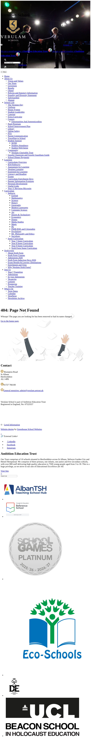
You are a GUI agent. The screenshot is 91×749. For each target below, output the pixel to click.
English (14, 195)
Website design (7, 429)
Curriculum (9, 191)
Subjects (11, 193)
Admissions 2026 (15, 258)
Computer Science (19, 210)
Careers (11, 119)
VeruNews (12, 296)
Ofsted (11, 90)
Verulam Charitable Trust (22, 152)
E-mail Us (67, 45)
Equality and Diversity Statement (22, 95)
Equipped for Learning (17, 172)
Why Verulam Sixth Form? (19, 267)
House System (14, 109)
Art (12, 212)
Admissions (13, 274)
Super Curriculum (15, 238)
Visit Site (5, 471)
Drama (14, 219)
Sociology (15, 236)
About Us (8, 78)
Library (11, 129)
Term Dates (13, 291)
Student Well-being (19, 148)
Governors (12, 86)
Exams (11, 176)
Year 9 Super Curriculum (22, 246)
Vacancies (12, 279)
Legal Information (12, 425)
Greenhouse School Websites (29, 429)
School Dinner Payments (18, 157)
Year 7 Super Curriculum (22, 241)
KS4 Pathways (14, 164)
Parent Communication (18, 136)
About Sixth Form (15, 253)
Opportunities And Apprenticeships (26, 121)
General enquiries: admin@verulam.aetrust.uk (23, 390)
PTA (10, 133)
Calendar (12, 293)
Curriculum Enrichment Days (20, 179)
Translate (22, 65)
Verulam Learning (15, 169)
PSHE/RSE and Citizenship (23, 229)
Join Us (7, 269)
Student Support (15, 141)
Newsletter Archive (16, 298)
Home (7, 76)
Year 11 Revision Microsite (19, 188)
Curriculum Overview (17, 162)
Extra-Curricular (15, 117)
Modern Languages (19, 207)
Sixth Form (9, 250)
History (14, 203)
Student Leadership (16, 112)
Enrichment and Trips (17, 265)
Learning (8, 160)
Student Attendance (19, 145)
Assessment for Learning (18, 167)
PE (12, 226)
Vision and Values (15, 81)
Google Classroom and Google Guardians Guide (28, 155)
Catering (11, 114)
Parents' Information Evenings (21, 181)
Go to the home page (10, 321)
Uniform (11, 107)
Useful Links (13, 186)
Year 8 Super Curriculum (22, 243)
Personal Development (17, 183)
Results (11, 88)
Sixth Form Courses (16, 255)
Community (13, 150)
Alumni (11, 100)
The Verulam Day (15, 105)
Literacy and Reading (17, 174)
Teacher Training (15, 286)
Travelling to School (17, 138)
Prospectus (12, 284)
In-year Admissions (16, 277)
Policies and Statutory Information (23, 93)
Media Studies (17, 222)
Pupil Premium (14, 124)
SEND (14, 143)
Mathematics (17, 198)
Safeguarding (13, 98)
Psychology (16, 231)
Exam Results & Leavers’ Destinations (24, 262)
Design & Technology (20, 215)
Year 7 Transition (15, 272)
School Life (9, 102)
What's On (8, 289)
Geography (16, 205)
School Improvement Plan (19, 126)
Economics (16, 217)
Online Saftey (14, 131)
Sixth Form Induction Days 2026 (22, 260)
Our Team (12, 83)
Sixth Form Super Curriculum (24, 248)
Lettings (11, 281)
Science (14, 200)
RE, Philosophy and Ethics (22, 234)
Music (14, 224)
